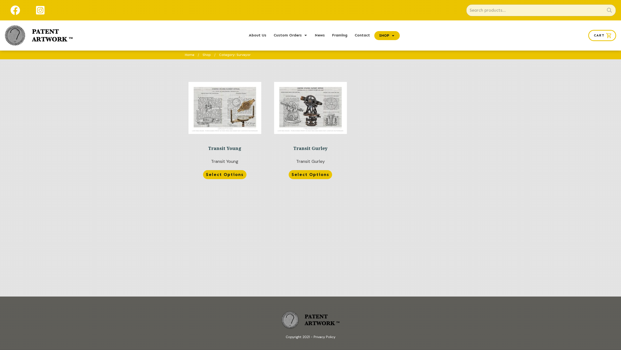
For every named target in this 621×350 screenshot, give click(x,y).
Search (609, 10)
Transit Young (224, 131)
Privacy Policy (324, 337)
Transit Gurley (310, 131)
